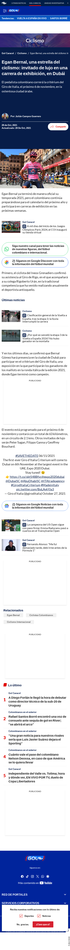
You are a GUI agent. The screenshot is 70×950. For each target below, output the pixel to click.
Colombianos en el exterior (22, 712)
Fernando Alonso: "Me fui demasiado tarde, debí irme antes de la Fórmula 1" (44, 547)
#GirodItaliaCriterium (25, 485)
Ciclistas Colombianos (41, 615)
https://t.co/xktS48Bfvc (25, 477)
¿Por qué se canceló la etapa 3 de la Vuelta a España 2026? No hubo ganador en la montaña (44, 338)
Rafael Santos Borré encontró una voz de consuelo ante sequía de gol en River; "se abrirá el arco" (37, 720)
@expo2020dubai (53, 477)
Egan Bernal (13, 615)
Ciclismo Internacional (19, 622)
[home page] (4, 3)
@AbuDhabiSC (30, 481)
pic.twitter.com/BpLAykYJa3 (35, 489)
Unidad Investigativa (54, 3)
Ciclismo (22, 53)
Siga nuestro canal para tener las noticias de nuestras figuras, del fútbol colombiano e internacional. (38, 249)
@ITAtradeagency (53, 481)
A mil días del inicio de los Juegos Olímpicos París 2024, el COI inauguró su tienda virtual (44, 229)
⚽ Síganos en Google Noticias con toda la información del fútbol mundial (37, 506)
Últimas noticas (18, 3)
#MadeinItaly (50, 485)
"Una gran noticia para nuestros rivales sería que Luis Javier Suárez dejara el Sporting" (36, 739)
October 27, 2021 (53, 493)
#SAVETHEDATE (26, 456)
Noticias (46, 916)
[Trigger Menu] (5, 10)
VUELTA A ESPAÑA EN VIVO (32, 18)
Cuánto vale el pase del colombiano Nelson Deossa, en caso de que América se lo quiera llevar (36, 758)
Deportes (29, 916)
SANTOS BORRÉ (58, 18)
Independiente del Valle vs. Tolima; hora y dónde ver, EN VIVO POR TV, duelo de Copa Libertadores (36, 777)
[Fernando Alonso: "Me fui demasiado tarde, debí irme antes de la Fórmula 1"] (11, 545)
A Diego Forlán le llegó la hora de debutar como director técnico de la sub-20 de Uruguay (37, 701)
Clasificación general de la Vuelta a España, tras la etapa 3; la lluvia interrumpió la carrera (44, 318)
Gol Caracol (35, 3)
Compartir (61, 126)
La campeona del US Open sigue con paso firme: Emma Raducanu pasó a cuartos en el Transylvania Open (45, 527)
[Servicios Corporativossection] (65, 903)
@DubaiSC (13, 481)
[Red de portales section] (65, 894)
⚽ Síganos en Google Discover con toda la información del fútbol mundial (38, 262)
